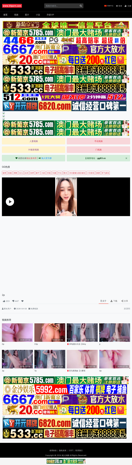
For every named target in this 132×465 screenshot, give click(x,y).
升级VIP (50, 14)
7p (35, 371)
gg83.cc (101, 158)
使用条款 (53, 450)
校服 (10, 173)
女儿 (21, 173)
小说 (38, 14)
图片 (27, 14)
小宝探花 (90, 173)
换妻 (98, 173)
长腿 (54, 173)
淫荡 (49, 173)
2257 (71, 450)
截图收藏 (27, 158)
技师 (32, 173)
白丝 (26, 173)
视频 (16, 14)
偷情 (4, 173)
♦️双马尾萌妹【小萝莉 (76, 371)
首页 (5, 14)
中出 (60, 173)
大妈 (43, 173)
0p (3, 344)
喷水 (65, 173)
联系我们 (79, 450)
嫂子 (37, 173)
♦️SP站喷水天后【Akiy (76, 344)
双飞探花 (105, 173)
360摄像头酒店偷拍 (77, 173)
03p (36, 344)
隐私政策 (62, 450)
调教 (15, 173)
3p (3, 371)
